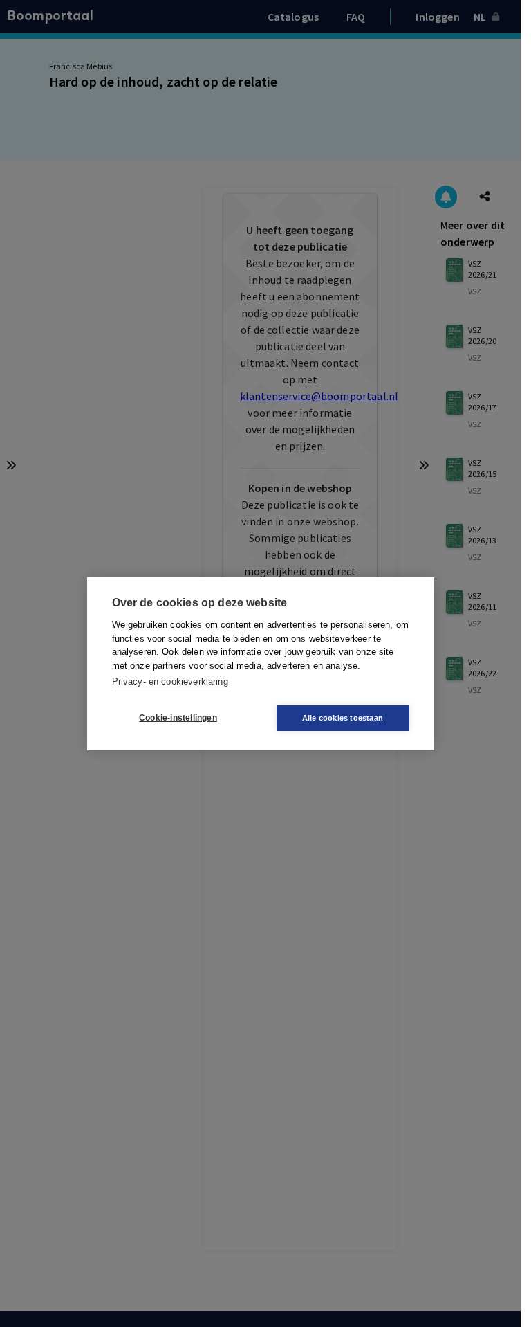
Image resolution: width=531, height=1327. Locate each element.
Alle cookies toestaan (342, 718)
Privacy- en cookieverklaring (170, 681)
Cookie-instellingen (178, 718)
